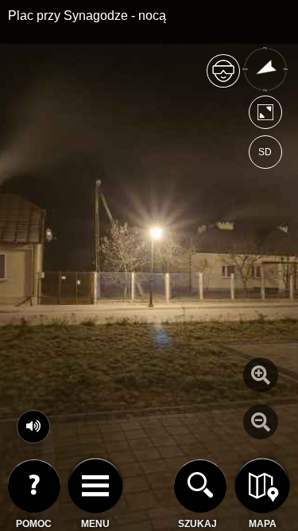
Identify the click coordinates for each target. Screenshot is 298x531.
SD (265, 152)
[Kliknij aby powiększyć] (260, 374)
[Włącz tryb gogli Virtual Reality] (223, 77)
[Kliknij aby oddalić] (260, 421)
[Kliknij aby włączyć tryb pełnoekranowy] (265, 116)
